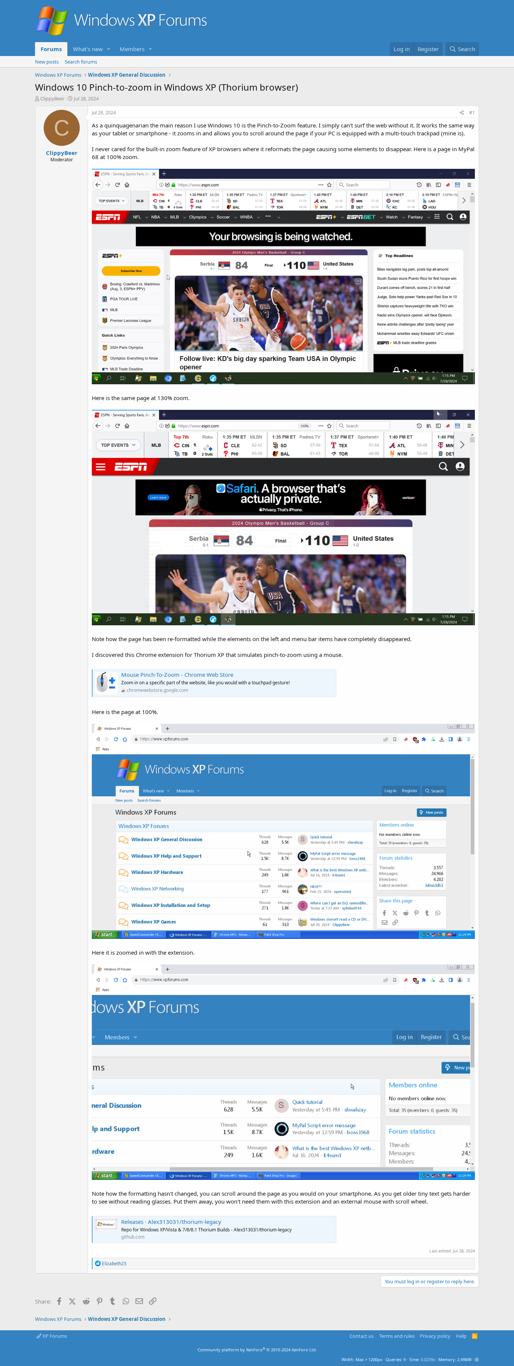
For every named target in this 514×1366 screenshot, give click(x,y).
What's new (88, 49)
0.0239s (428, 1359)
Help (461, 1336)
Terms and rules (397, 1336)
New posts (47, 61)
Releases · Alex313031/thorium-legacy (171, 1221)
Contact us (362, 1336)
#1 (472, 112)
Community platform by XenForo (257, 1349)
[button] (108, 49)
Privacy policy (435, 1336)
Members (132, 49)
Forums (51, 49)
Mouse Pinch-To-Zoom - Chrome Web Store (177, 674)
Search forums (81, 61)
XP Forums (54, 1336)
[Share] (462, 113)
